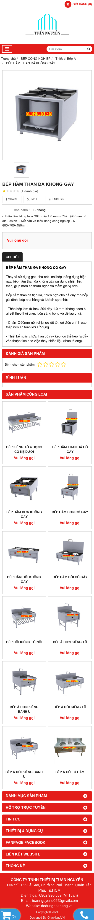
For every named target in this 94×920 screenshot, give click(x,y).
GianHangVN (56, 917)
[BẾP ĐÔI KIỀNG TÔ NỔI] (24, 618)
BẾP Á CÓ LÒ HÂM (69, 772)
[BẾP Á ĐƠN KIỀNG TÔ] (70, 618)
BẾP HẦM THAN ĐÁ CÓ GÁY (70, 449)
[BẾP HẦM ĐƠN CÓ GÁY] (70, 488)
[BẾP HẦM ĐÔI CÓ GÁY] (70, 553)
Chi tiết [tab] (12, 257)
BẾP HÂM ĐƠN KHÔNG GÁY (24, 514)
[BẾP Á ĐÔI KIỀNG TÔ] (70, 683)
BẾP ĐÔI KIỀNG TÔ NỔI (24, 642)
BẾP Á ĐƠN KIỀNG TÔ (70, 642)
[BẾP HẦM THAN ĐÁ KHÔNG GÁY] (47, 115)
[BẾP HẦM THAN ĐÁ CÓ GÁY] (70, 423)
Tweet (35, 199)
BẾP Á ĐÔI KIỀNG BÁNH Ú (24, 774)
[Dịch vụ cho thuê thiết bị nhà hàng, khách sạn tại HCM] (47, 43)
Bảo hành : (22, 210)
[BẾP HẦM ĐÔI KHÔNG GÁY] (24, 553)
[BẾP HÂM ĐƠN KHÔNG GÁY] (24, 488)
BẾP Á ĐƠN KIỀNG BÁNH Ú (24, 709)
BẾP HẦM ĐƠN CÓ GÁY (70, 512)
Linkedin (58, 199)
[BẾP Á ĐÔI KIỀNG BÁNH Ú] (24, 748)
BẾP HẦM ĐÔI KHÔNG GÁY (24, 579)
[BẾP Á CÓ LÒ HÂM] (70, 748)
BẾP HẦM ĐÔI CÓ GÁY (70, 577)
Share (13, 199)
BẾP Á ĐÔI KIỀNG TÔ (70, 707)
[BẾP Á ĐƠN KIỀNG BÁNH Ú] (24, 683)
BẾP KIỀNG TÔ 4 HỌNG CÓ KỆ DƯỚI (24, 449)
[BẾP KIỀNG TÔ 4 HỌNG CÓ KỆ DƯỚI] (24, 423)
